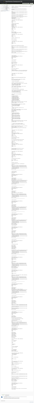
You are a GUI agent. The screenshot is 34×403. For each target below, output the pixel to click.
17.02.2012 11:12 (9, 396)
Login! (33, 0)
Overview (3, 3)
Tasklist (6, 3)
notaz (4, 396)
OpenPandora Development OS (6, 10)
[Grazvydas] (1, 397)
